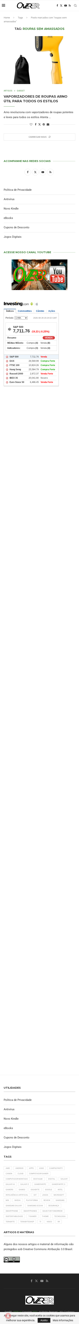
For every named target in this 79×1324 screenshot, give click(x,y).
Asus (41, 1168)
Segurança (53, 1206)
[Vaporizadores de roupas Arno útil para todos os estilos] (39, 60)
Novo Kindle (11, 208)
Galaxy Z (24, 1184)
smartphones (30, 1211)
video (49, 1222)
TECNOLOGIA (60, 1216)
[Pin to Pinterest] (44, 124)
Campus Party (56, 1168)
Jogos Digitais (12, 236)
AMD (8, 1168)
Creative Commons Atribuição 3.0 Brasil (47, 1249)
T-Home (45, 1216)
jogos (45, 1195)
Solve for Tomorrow (52, 1211)
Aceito (44, 1320)
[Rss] (70, 5)
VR (59, 1222)
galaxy (64, 1179)
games (22, 1190)
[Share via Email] (48, 124)
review (47, 1200)
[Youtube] (65, 5)
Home (7, 17)
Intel (60, 1190)
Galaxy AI (10, 1184)
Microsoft (59, 1195)
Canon (9, 1174)
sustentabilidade (14, 1216)
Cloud (21, 1174)
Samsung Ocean (35, 1206)
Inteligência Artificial (17, 1195)
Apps (31, 1168)
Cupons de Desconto (16, 227)
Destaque (38, 1179)
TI (40, 1222)
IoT (35, 1195)
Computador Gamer (38, 1174)
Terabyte (10, 1222)
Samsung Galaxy (14, 1206)
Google (48, 1190)
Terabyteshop (27, 1222)
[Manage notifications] (8, 1316)
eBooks (8, 218)
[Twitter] (61, 5)
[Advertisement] (39, 562)
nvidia (18, 1200)
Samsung (60, 1200)
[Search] (75, 5)
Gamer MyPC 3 (58, 1184)
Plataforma (32, 1200)
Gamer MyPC (40, 1184)
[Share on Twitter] (39, 124)
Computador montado (17, 1179)
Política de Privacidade (18, 189)
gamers (9, 1190)
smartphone (12, 1211)
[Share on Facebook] (35, 124)
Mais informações (63, 1320)
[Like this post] (31, 124)
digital (51, 1179)
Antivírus (9, 199)
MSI (7, 1200)
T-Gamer (32, 1216)
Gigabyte (35, 1190)
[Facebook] (57, 5)
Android (19, 1168)
